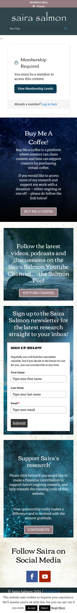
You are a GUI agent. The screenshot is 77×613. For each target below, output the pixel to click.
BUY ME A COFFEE (38, 211)
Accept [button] (31, 608)
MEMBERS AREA (38, 2)
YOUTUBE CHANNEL (39, 293)
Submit (19, 423)
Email (15, 403)
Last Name (17, 388)
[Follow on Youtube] (45, 576)
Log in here (49, 104)
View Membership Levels (35, 89)
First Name (18, 372)
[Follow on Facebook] (32, 576)
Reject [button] (44, 608)
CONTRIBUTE (38, 530)
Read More (58, 608)
